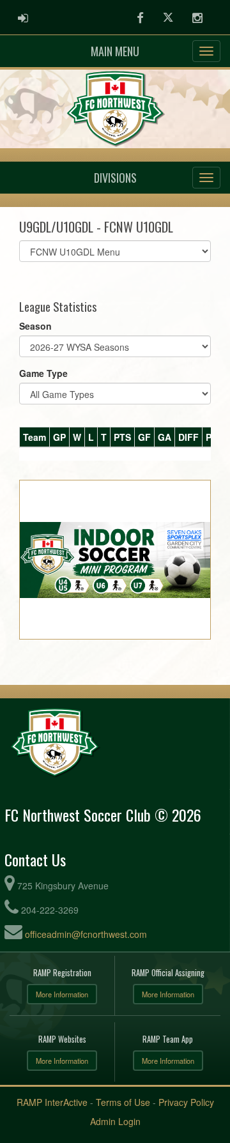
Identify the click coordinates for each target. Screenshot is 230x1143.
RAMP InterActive (52, 1102)
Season (35, 325)
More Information (62, 994)
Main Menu (115, 51)
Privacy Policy (186, 1102)
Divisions (115, 177)
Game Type (43, 373)
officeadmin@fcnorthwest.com (86, 934)
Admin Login (115, 1121)
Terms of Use (123, 1102)
